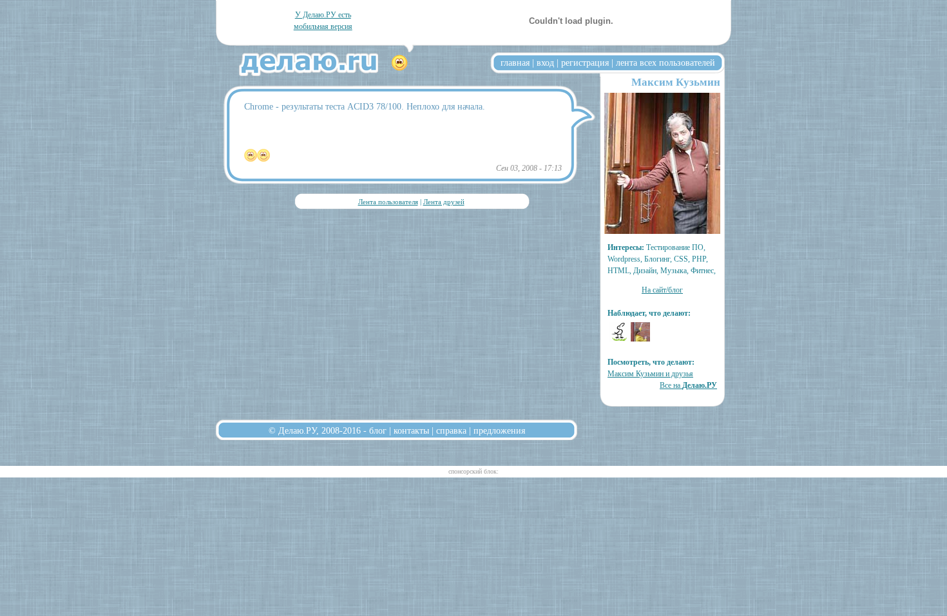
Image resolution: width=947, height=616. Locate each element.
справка (451, 430)
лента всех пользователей (665, 62)
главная (515, 62)
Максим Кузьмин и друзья (650, 373)
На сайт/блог (662, 289)
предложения (499, 430)
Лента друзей (443, 202)
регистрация (585, 62)
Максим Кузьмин (675, 82)
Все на (688, 385)
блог (378, 430)
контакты (411, 430)
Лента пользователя (388, 202)
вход (545, 62)
